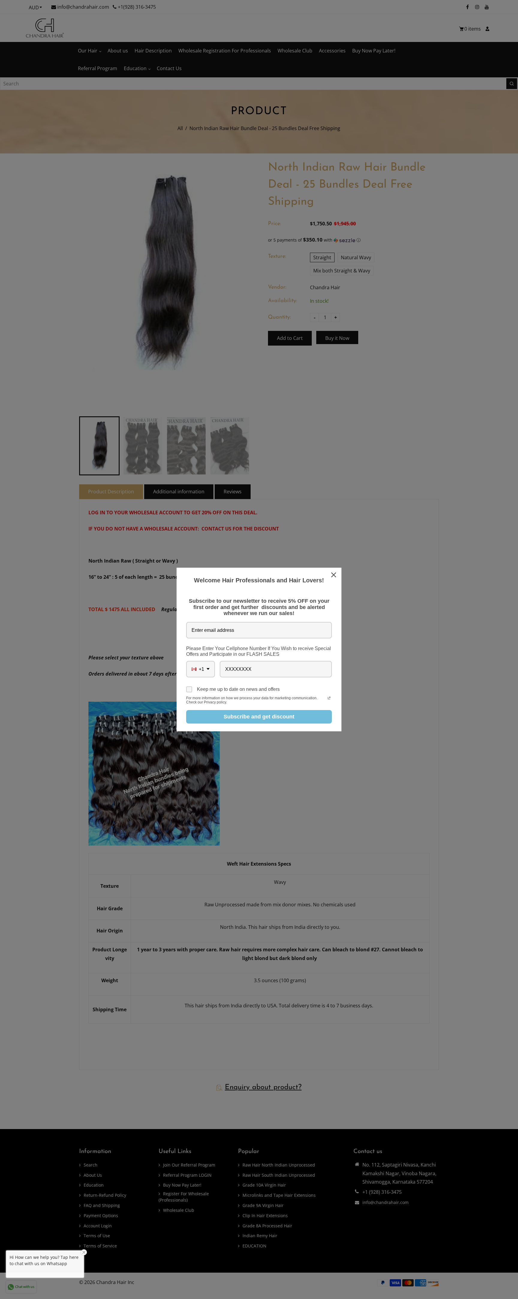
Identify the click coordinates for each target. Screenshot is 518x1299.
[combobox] (200, 669)
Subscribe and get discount (259, 717)
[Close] (334, 575)
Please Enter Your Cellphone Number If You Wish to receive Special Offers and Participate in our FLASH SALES (258, 651)
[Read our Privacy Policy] (329, 698)
